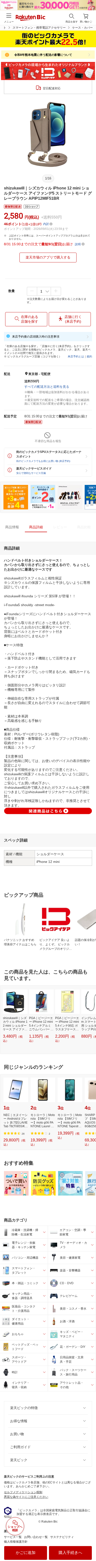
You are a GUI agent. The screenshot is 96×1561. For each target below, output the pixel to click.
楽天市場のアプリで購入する (48, 257)
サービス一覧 (13, 1537)
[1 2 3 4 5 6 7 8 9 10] (44, 291)
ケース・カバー (82, 27)
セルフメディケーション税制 (23, 1492)
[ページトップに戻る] (89, 1545)
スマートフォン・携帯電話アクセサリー (39, 27)
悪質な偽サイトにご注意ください (26, 1497)
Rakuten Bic (30, 18)
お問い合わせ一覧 (36, 1537)
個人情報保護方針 (16, 1541)
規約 (89, 356)
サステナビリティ (62, 1537)
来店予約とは (76, 356)
